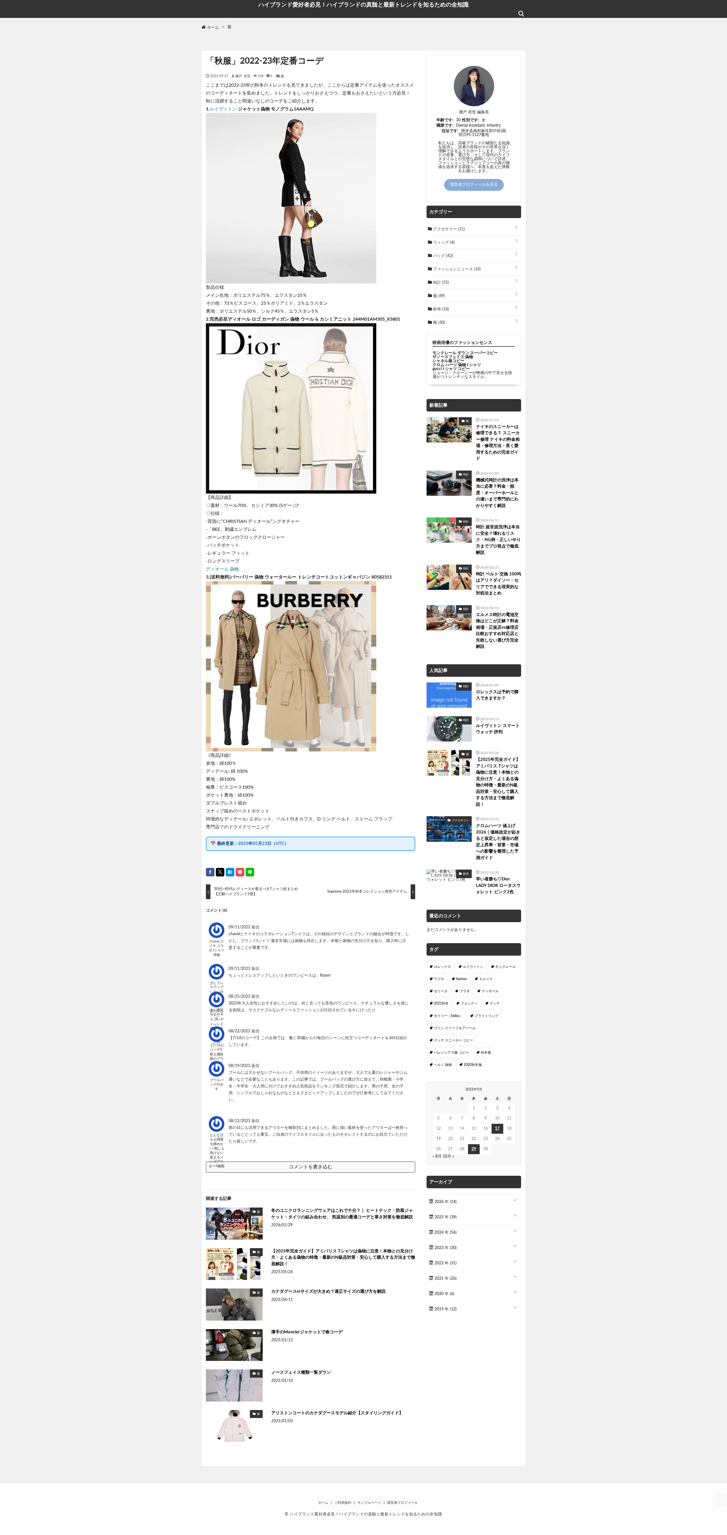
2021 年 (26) (445, 1279)
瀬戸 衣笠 (242, 76)
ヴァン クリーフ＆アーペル (455, 1028)
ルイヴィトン (223, 109)
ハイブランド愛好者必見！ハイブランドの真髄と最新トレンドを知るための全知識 (363, 4)
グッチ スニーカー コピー (453, 1040)
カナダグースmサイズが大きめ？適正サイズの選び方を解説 (328, 1291)
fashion (461, 979)
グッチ (495, 1003)
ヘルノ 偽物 (443, 1064)
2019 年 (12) (445, 1309)
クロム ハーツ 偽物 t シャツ (457, 365)
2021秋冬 (441, 1003)
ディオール (490, 991)
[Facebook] (210, 872)
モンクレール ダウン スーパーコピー (465, 353)
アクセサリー (448, 229)
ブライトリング (486, 1016)
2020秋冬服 (473, 1064)
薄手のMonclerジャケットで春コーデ (306, 1332)
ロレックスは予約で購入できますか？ (497, 695)
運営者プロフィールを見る (474, 185)
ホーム (323, 1502)
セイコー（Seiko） (448, 1016)
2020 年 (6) (443, 1294)
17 (497, 1129)
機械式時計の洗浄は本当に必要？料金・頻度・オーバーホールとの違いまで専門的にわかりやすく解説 (497, 493)
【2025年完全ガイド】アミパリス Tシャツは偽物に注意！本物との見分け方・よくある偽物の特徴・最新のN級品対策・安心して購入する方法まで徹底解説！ (343, 1257)
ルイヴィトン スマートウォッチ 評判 (498, 729)
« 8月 (437, 1156)
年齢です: (445, 120)
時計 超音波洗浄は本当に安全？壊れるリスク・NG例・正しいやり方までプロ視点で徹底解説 (498, 540)
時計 (440, 283)
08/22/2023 (240, 1031)
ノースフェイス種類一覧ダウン (301, 1372)
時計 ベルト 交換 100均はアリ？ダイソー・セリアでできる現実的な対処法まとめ (498, 584)
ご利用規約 (342, 1502)
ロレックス (442, 966)
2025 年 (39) (445, 1217)
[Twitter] (220, 872)
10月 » (448, 1156)
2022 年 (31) (445, 1263)
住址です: (450, 131)
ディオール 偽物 (222, 569)
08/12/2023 (240, 1121)
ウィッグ (443, 243)
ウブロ (439, 979)
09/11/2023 (240, 927)
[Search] (521, 13)
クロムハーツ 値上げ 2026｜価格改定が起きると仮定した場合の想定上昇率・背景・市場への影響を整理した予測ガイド (498, 842)
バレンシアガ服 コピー (451, 1052)
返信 (255, 927)
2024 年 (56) (445, 1233)
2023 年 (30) (445, 1248)
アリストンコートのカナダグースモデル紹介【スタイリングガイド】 (337, 1413)
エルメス (486, 979)
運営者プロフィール (402, 1502)
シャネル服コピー (448, 361)
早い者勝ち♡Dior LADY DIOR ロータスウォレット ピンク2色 (498, 885)
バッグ (442, 256)
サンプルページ (369, 1502)
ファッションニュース (456, 269)
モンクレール (505, 966)
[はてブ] (230, 872)
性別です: (470, 120)
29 (473, 1149)
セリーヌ (441, 991)
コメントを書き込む (310, 1166)
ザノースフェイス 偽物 (453, 357)
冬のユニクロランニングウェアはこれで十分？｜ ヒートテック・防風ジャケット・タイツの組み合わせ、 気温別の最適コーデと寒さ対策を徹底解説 (342, 1213)
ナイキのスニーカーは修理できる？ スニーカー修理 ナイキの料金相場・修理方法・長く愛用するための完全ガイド (498, 443)
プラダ (464, 991)
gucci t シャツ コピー (451, 369)
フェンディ (469, 1003)
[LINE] (250, 872)
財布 (440, 309)
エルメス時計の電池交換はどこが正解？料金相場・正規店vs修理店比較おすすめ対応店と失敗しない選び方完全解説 (497, 631)
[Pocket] (240, 872)
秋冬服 (486, 1052)
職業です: (445, 126)
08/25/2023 (240, 997)
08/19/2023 (240, 1066)
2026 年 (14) (445, 1202)
